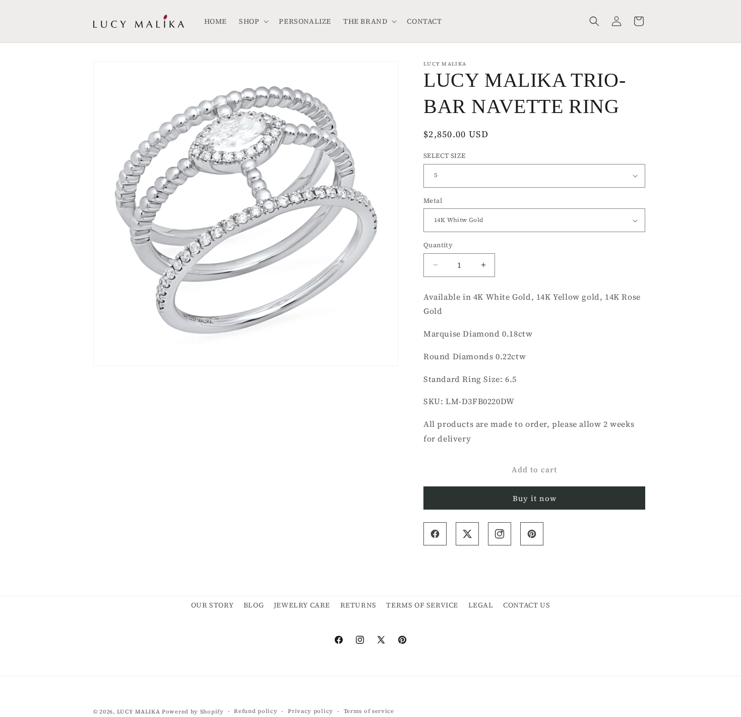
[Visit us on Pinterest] (531, 533)
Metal (432, 200)
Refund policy (255, 711)
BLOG (253, 605)
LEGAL (480, 605)
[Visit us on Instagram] (499, 533)
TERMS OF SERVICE (422, 605)
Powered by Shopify (193, 711)
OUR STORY (212, 605)
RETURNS (358, 605)
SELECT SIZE (444, 155)
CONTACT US (526, 605)
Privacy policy (310, 711)
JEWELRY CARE (302, 605)
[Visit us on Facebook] (435, 533)
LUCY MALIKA (138, 711)
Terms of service (369, 711)
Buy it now (535, 498)
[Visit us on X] (467, 533)
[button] (253, 21)
